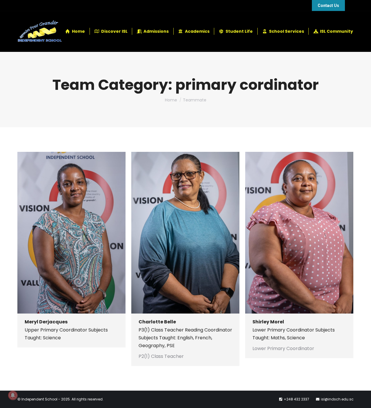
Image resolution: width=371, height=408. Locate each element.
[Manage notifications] (12, 395)
